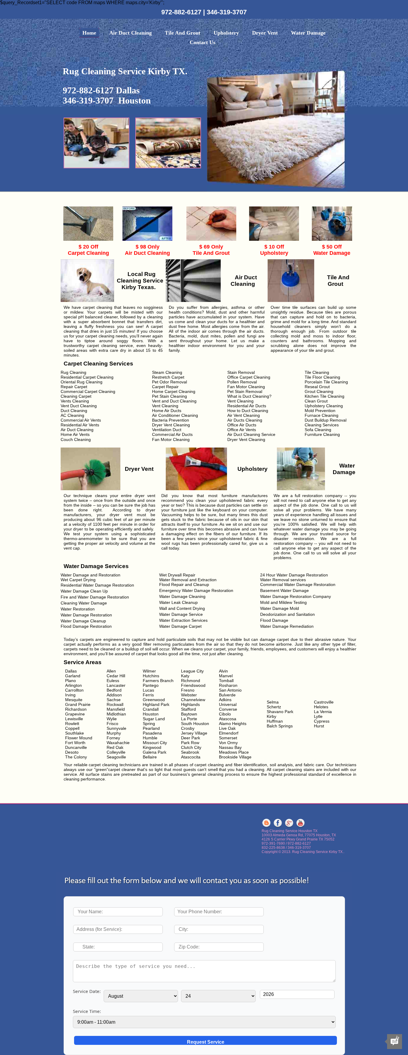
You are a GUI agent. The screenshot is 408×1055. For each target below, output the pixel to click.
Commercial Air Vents (81, 420)
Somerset (228, 737)
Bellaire (150, 757)
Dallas (71, 671)
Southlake (74, 733)
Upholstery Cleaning (324, 405)
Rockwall (115, 704)
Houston (151, 714)
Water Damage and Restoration (90, 575)
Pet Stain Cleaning (169, 396)
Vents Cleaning (75, 401)
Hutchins (151, 675)
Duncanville (76, 747)
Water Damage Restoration (86, 615)
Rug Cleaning (73, 372)
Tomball (226, 680)
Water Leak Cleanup (178, 602)
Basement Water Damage (284, 590)
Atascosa (227, 718)
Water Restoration (78, 609)
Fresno (187, 690)
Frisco (112, 723)
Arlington (73, 685)
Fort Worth (75, 742)
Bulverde (227, 694)
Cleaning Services (322, 424)
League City (192, 671)
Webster (189, 694)
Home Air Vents (75, 434)
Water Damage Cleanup (83, 620)
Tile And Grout (182, 33)
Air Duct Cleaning (130, 33)
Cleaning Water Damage (84, 603)
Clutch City (191, 747)
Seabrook (190, 752)
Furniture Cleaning (322, 434)
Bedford (114, 690)
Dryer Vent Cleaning (171, 424)
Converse (228, 709)
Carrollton (74, 690)
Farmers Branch (158, 680)
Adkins (225, 699)
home (89, 33)
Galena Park (154, 752)
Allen (111, 671)
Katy (185, 675)
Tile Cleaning (317, 372)
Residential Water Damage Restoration (97, 585)
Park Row (190, 742)
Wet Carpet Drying (78, 579)
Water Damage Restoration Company (295, 596)
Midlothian (116, 714)
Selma (273, 702)
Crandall (151, 709)
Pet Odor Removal (169, 382)
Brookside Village (235, 757)
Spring (149, 723)
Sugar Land (154, 718)
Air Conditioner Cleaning (175, 415)
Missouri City (155, 742)
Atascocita (190, 757)
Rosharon (228, 685)
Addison (114, 694)
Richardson (76, 709)
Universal (228, 704)
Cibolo (225, 714)
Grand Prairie (78, 704)
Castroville (324, 702)
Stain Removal (241, 372)
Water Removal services (283, 579)
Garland (72, 675)
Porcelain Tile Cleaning (326, 382)
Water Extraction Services (183, 620)
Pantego (151, 685)
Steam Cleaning (167, 372)
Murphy (114, 733)
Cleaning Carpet (76, 396)
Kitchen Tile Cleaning (324, 396)
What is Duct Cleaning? (249, 396)
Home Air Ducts (166, 410)
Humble (150, 737)
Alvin (223, 671)
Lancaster (116, 685)
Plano (70, 680)
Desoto (72, 752)
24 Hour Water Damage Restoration (294, 575)
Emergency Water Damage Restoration (196, 590)
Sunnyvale (116, 728)
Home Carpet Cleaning (173, 391)
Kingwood (152, 747)
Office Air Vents (241, 429)
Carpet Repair (165, 386)
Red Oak (115, 747)
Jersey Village (194, 733)
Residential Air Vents (80, 424)
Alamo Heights (232, 723)
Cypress (321, 721)
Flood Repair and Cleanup (184, 584)
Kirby (271, 716)
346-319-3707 (227, 12)
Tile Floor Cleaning (322, 377)
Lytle (318, 716)
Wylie (112, 718)
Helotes (321, 706)
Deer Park (190, 737)
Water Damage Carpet (180, 626)
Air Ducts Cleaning (244, 420)
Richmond (190, 680)
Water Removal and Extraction (188, 579)
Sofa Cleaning (318, 429)
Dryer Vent (265, 33)
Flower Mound (78, 737)
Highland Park (156, 704)
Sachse (114, 699)
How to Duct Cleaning (247, 410)
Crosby (187, 728)
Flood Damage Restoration (86, 626)
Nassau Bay (230, 747)
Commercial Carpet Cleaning (88, 391)
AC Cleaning (72, 415)
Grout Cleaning (319, 391)
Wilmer (149, 671)
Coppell (72, 728)
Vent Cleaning (240, 401)
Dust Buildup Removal (325, 420)
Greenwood (154, 699)
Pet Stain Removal (244, 391)
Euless (113, 680)
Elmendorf (228, 733)
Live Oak (227, 728)
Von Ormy (228, 742)
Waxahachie (118, 742)
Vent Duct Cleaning (79, 405)
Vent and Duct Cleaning (174, 401)
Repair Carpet (74, 386)
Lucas (148, 690)
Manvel (226, 675)
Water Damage (308, 33)
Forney (113, 737)
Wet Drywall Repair (177, 575)
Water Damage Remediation (287, 626)
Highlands (190, 704)
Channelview (193, 699)
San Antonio (230, 690)
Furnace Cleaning (321, 415)
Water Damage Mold (279, 608)
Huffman (275, 721)
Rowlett (72, 723)
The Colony (76, 757)
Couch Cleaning (76, 439)
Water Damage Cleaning (182, 596)
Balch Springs (280, 726)
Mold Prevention (320, 410)
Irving (70, 694)
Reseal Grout (317, 386)
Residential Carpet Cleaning (87, 377)
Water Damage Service (181, 614)
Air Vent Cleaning (243, 415)
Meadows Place (234, 752)
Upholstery (226, 33)
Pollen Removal (242, 382)
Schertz (274, 706)
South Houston (195, 723)
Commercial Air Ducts (172, 434)
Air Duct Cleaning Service (251, 434)
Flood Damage (274, 620)
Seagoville (116, 757)
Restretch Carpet (168, 377)
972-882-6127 (182, 12)
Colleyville (116, 752)
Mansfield (116, 709)
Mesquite (73, 699)
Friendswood (193, 685)
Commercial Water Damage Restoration (297, 584)
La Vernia (323, 711)
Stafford (188, 709)
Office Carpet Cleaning (248, 377)
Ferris (148, 694)
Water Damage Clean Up (84, 591)
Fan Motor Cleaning (246, 386)
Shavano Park (280, 711)
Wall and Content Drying (182, 608)
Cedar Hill (116, 675)
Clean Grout (316, 401)
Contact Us (202, 42)
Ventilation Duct (166, 429)
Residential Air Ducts (246, 405)
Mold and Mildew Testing (283, 602)
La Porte (189, 718)
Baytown (189, 714)
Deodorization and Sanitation (287, 614)
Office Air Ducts (241, 424)
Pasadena (152, 733)
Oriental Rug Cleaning (81, 382)
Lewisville (74, 718)
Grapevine (75, 714)
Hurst (319, 726)
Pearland (151, 728)
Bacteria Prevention (170, 420)
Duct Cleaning (74, 410)
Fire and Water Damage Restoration (95, 597)
